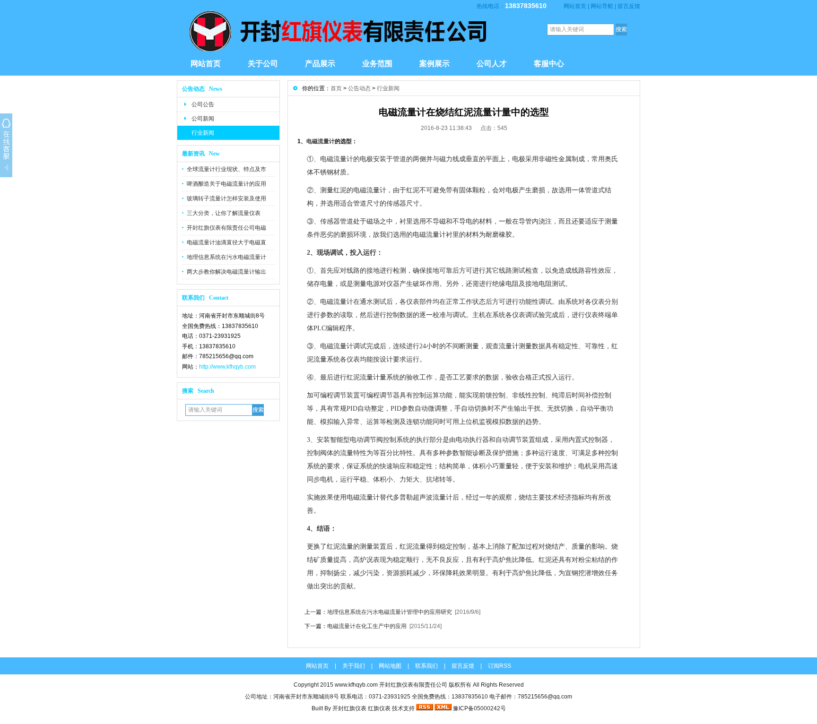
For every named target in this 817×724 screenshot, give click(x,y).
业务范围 (377, 64)
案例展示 (434, 64)
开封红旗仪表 (349, 708)
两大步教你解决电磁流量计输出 (226, 271)
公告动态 (359, 88)
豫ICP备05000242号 (479, 708)
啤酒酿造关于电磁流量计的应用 (226, 184)
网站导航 (602, 6)
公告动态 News (202, 89)
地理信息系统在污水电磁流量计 (226, 257)
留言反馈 (628, 6)
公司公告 (202, 104)
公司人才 (492, 64)
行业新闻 (202, 132)
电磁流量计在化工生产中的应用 (367, 626)
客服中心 (549, 64)
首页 (336, 88)
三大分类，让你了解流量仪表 (224, 213)
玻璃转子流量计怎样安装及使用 (226, 198)
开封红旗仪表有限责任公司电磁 (226, 227)
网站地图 (390, 666)
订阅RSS (499, 666)
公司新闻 (202, 118)
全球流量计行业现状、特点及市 (226, 169)
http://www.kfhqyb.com (227, 366)
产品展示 (320, 64)
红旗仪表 (379, 708)
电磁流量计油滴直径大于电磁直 (226, 242)
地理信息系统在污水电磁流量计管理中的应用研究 (389, 612)
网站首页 (575, 6)
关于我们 (353, 666)
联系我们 (426, 666)
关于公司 (263, 64)
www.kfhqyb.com (356, 684)
